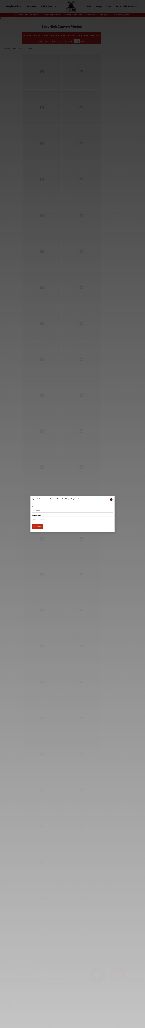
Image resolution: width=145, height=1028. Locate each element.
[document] (72, 514)
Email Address (36, 515)
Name (34, 507)
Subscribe (37, 526)
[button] (111, 499)
